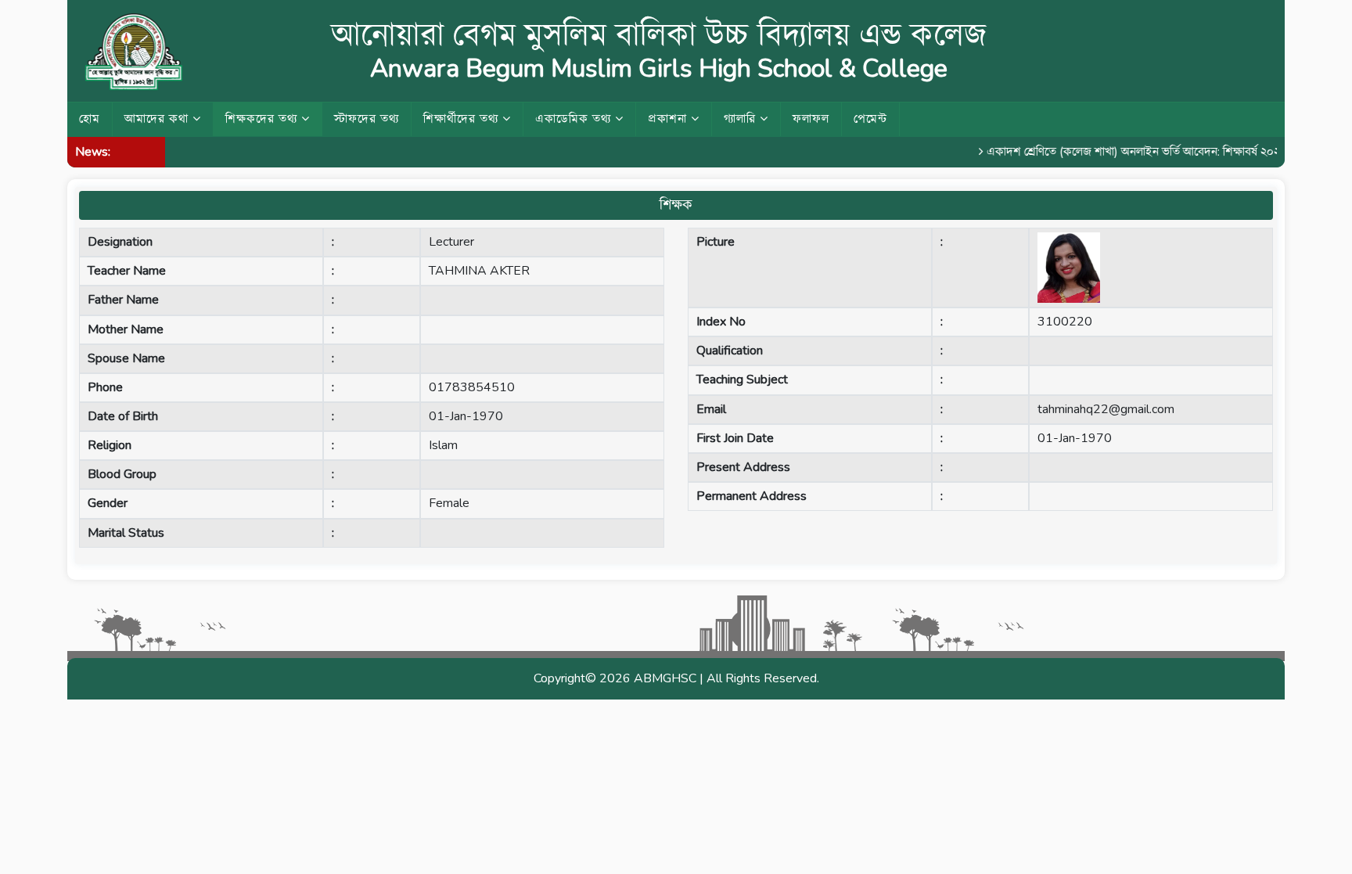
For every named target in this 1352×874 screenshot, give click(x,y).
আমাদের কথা (158, 119)
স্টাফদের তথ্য (366, 119)
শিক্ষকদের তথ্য (263, 119)
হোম (89, 119)
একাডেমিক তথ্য (575, 119)
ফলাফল (811, 119)
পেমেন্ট (870, 119)
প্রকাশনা (669, 119)
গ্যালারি (742, 119)
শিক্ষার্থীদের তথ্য (462, 119)
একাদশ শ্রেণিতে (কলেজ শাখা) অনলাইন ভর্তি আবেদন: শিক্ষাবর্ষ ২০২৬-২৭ (1137, 151)
